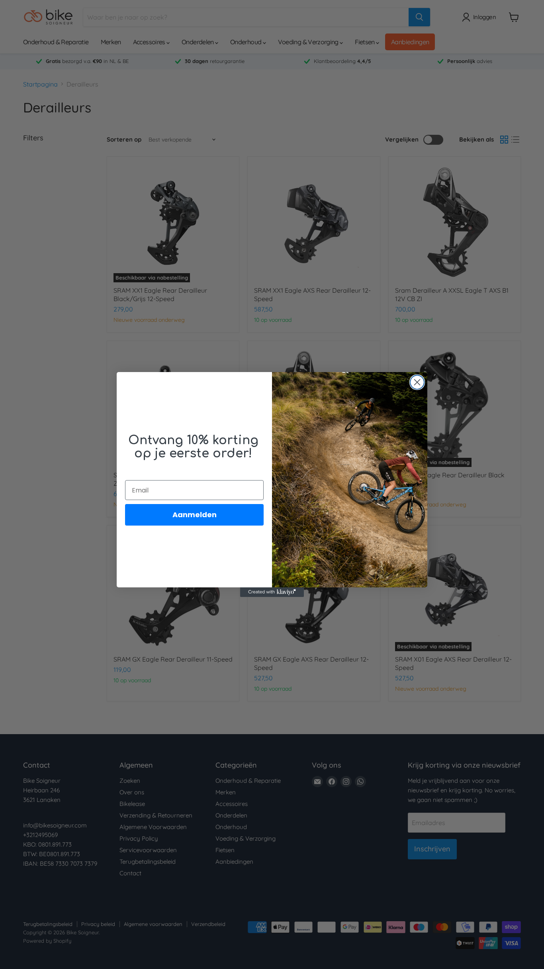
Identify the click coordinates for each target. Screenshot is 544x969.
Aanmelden (194, 515)
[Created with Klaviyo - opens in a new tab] (272, 592)
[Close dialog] (417, 382)
